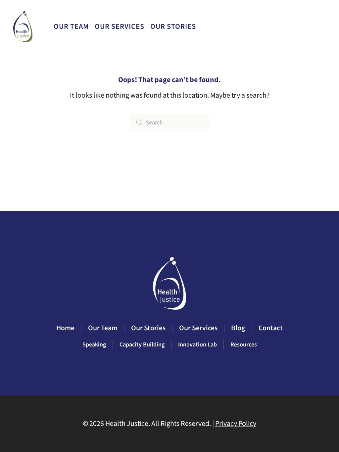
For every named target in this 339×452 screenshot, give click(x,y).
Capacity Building (142, 344)
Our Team (71, 26)
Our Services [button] (119, 26)
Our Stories (173, 26)
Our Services (198, 328)
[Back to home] (23, 26)
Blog (275, 26)
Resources (243, 344)
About (249, 26)
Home (65, 328)
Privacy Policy (235, 423)
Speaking (94, 344)
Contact (307, 26)
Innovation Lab (197, 344)
